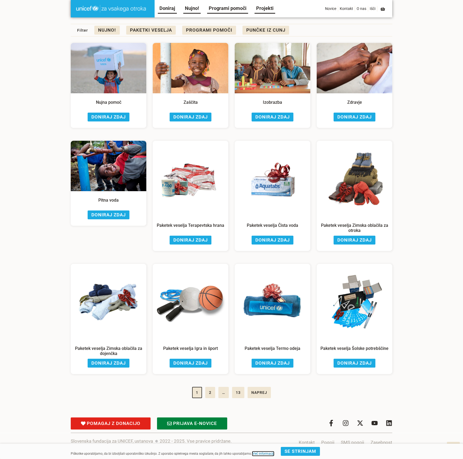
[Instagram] (345, 423)
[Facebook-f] (331, 423)
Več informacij (263, 454)
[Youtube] (374, 423)
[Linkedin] (389, 423)
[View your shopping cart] (383, 9)
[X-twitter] (360, 423)
